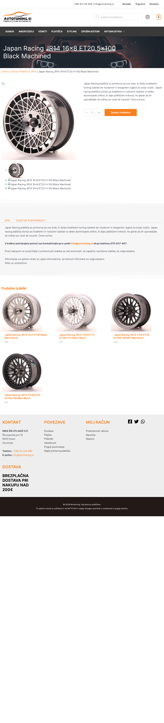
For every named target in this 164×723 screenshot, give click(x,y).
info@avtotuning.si (104, 4)
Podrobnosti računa (97, 430)
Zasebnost (50, 442)
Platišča (24, 71)
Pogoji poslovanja (54, 446)
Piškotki (48, 438)
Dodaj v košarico (120, 112)
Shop (15, 71)
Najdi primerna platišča (57, 450)
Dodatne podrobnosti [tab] (30, 220)
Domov (6, 71)
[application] (123, 31)
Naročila (90, 434)
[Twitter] (136, 421)
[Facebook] (130, 421)
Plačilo (48, 434)
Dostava (48, 430)
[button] (114, 31)
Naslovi (90, 438)
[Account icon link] (147, 17)
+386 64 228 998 (82, 4)
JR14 (33, 71)
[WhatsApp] (143, 421)
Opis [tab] (7, 220)
